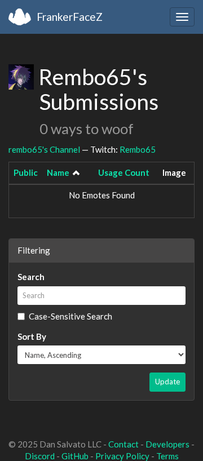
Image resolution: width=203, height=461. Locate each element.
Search (31, 277)
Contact (123, 444)
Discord (40, 456)
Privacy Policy (122, 456)
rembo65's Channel (44, 149)
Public (26, 172)
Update (167, 381)
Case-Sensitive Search (70, 316)
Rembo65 (138, 149)
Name (58, 172)
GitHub (75, 456)
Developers (167, 444)
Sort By (31, 336)
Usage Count (123, 172)
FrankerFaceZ (70, 16)
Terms (167, 456)
